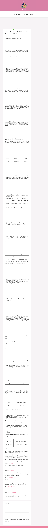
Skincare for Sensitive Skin (12, 492)
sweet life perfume (17, 496)
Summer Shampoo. (11, 463)
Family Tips (15, 14)
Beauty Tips (7, 12)
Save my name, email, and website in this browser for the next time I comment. (17, 519)
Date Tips (40, 12)
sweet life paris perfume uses (11, 496)
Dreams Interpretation (34, 12)
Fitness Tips (20, 14)
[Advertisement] (17, 24)
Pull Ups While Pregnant (11, 486)
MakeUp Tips (12, 12)
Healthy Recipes (26, 14)
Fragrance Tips (18, 12)
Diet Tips (28, 12)
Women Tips (23, 12)
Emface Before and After (11, 477)
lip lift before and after (11, 470)
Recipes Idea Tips (32, 14)
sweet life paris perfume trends (20, 495)
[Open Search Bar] (23, 16)
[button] (25, 16)
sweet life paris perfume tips (13, 495)
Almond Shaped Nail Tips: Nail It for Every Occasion (11, 497)
